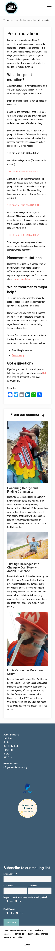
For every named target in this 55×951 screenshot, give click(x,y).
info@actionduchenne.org (15, 767)
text (22, 913)
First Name (8, 885)
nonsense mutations (22, 279)
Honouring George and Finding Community (22, 489)
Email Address (10, 874)
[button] (49, 7)
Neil (44, 373)
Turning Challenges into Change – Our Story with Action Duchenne (23, 567)
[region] (27, 938)
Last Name (32, 885)
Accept (27, 945)
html (12, 913)
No (20, 901)
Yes (11, 901)
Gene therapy (18, 355)
